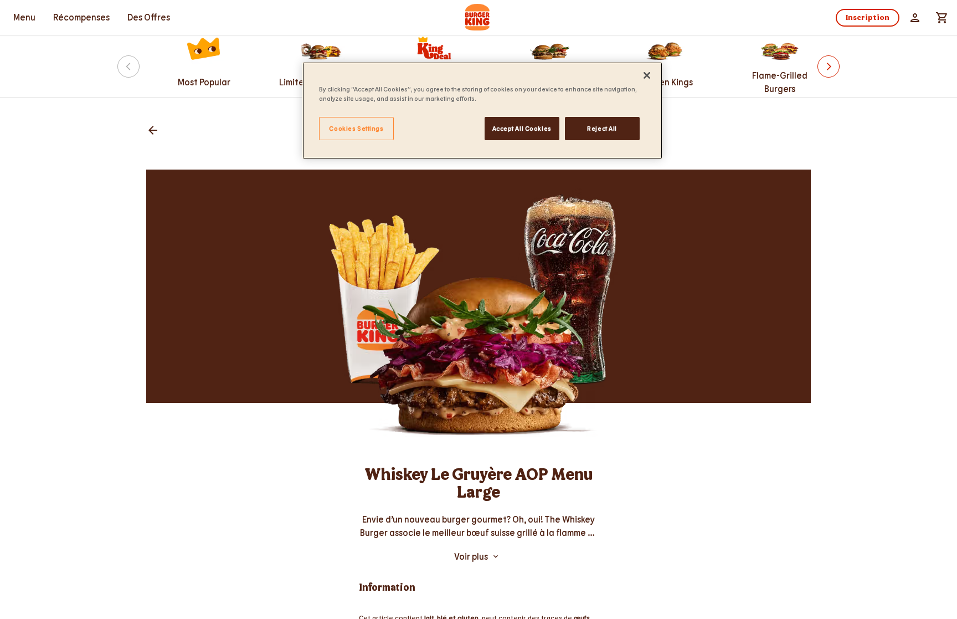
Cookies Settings (356, 128)
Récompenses (81, 17)
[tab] (24, 17)
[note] (478, 526)
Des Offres (148, 17)
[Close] (647, 75)
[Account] (915, 18)
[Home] (478, 18)
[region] (482, 110)
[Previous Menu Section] (128, 66)
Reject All (602, 128)
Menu (24, 17)
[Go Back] (153, 131)
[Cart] (941, 18)
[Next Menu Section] (828, 66)
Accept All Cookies (522, 128)
